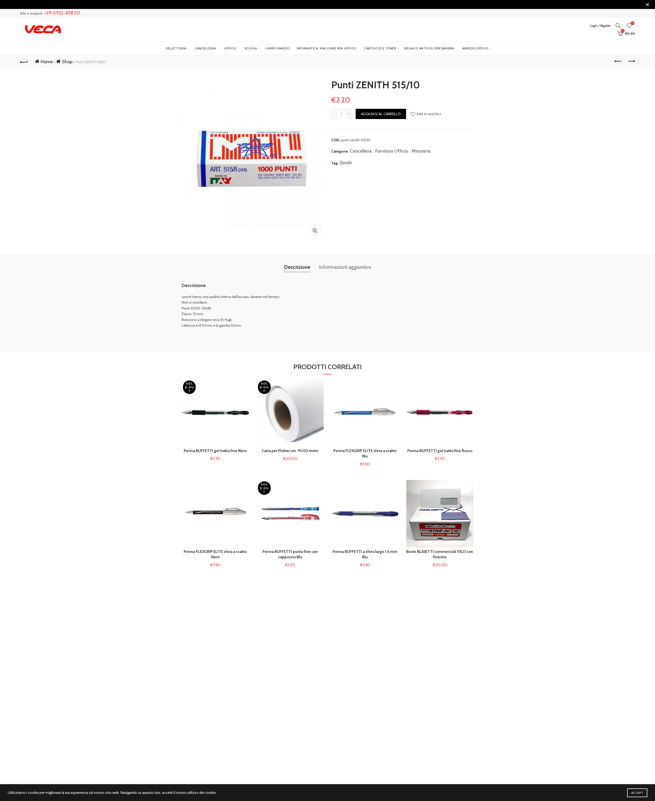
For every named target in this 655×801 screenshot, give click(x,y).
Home (47, 62)
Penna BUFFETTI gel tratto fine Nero (215, 450)
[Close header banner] (647, 4)
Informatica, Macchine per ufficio (326, 48)
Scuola (250, 48)
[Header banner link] (320, 4)
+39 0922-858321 (62, 13)
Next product (631, 61)
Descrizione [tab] (297, 267)
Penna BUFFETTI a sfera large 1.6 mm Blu (365, 554)
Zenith (346, 163)
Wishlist (632, 23)
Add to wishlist (429, 114)
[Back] (24, 61)
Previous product (618, 61)
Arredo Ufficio (475, 48)
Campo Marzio (277, 48)
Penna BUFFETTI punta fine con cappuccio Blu (290, 554)
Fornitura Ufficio (391, 151)
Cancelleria (205, 48)
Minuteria (421, 151)
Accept (637, 793)
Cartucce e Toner (380, 48)
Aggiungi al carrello (381, 114)
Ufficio (230, 48)
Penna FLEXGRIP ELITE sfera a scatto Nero (215, 554)
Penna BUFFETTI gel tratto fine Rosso (439, 450)
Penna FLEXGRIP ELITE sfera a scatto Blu (364, 453)
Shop (67, 62)
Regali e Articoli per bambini (429, 48)
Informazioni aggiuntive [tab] (345, 267)
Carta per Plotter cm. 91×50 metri (290, 450)
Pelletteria (176, 48)
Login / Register (600, 26)
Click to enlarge (315, 231)
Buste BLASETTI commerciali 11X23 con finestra (439, 554)
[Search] (618, 25)
